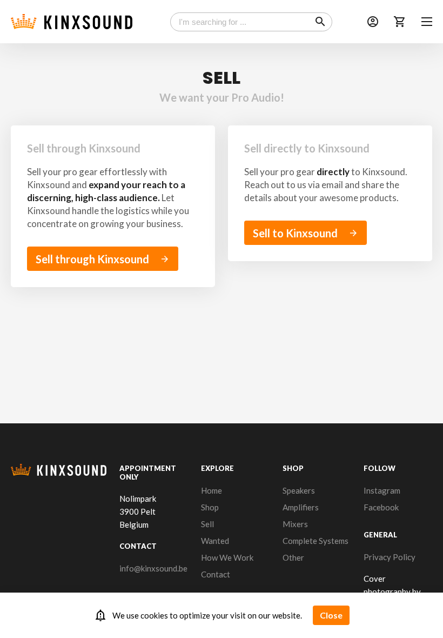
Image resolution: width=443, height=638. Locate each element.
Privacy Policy (389, 557)
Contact (215, 574)
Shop (210, 507)
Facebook (381, 507)
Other (293, 557)
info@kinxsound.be (153, 568)
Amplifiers (301, 507)
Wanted (215, 541)
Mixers (295, 524)
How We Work (227, 557)
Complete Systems (315, 541)
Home (211, 490)
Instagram (382, 490)
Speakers (299, 490)
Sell (207, 524)
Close (331, 615)
